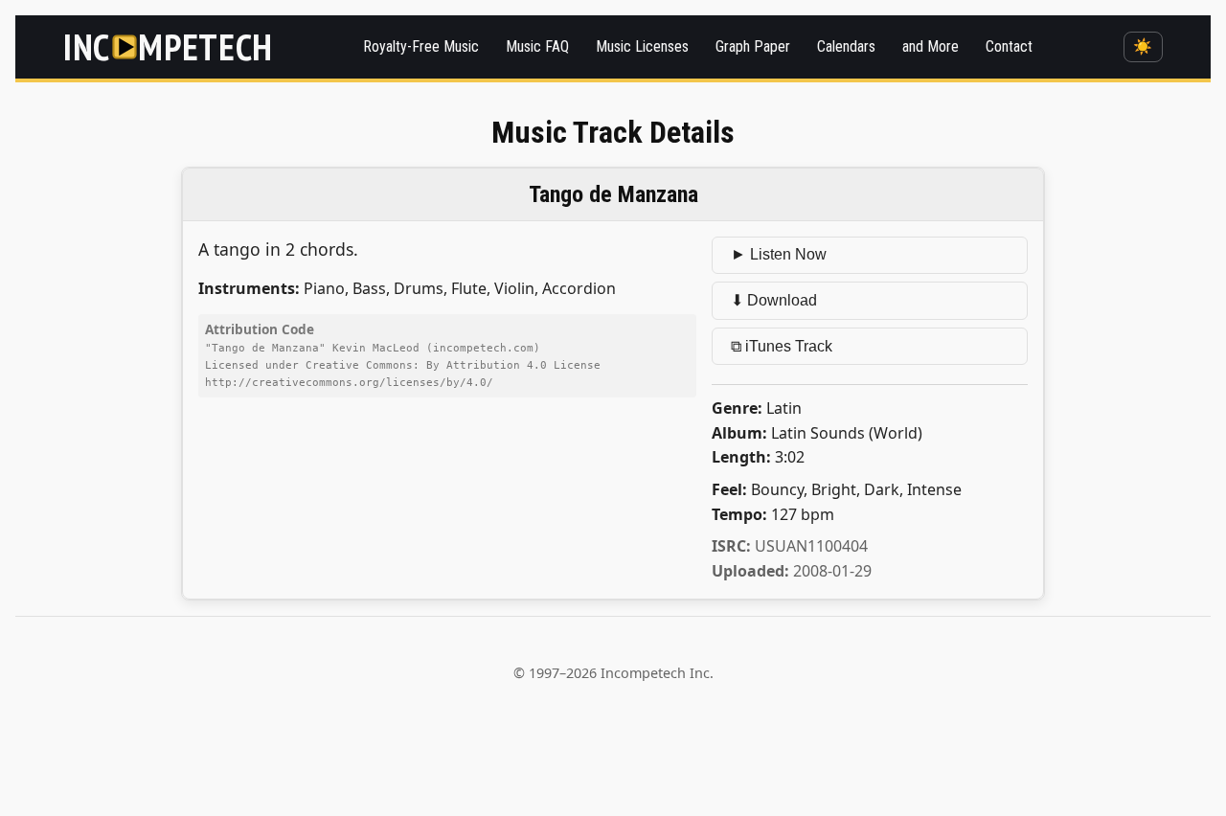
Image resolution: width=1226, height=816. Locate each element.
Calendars (846, 46)
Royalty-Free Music (421, 46)
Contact (1009, 46)
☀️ (1142, 46)
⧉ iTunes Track (781, 346)
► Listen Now (779, 254)
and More (930, 46)
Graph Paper (752, 46)
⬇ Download (774, 300)
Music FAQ (537, 46)
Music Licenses (642, 46)
